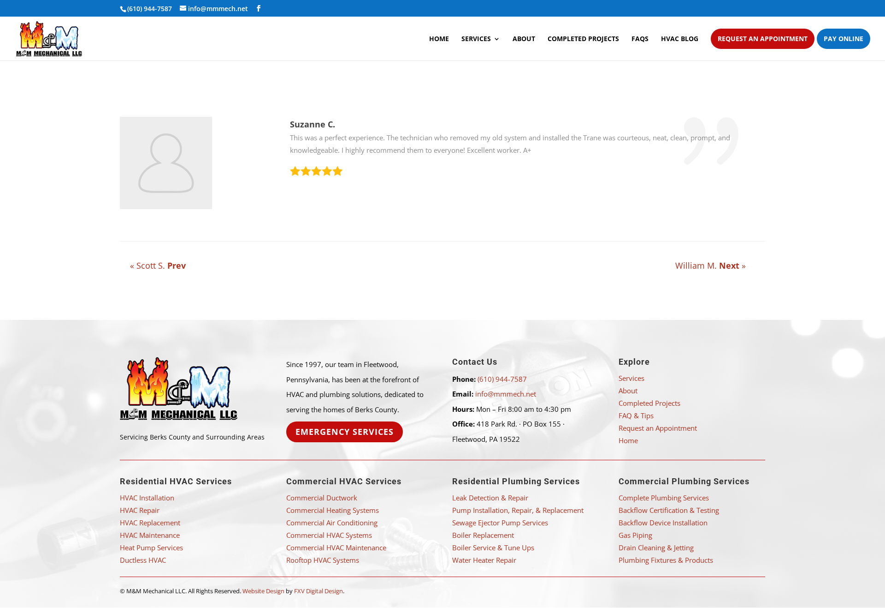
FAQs (640, 39)
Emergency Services (344, 431)
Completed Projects (583, 39)
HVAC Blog (679, 39)
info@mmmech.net (505, 393)
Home (439, 39)
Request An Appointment (763, 38)
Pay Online (843, 38)
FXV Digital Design (318, 591)
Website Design (263, 591)
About (524, 39)
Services (476, 39)
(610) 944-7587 (502, 379)
